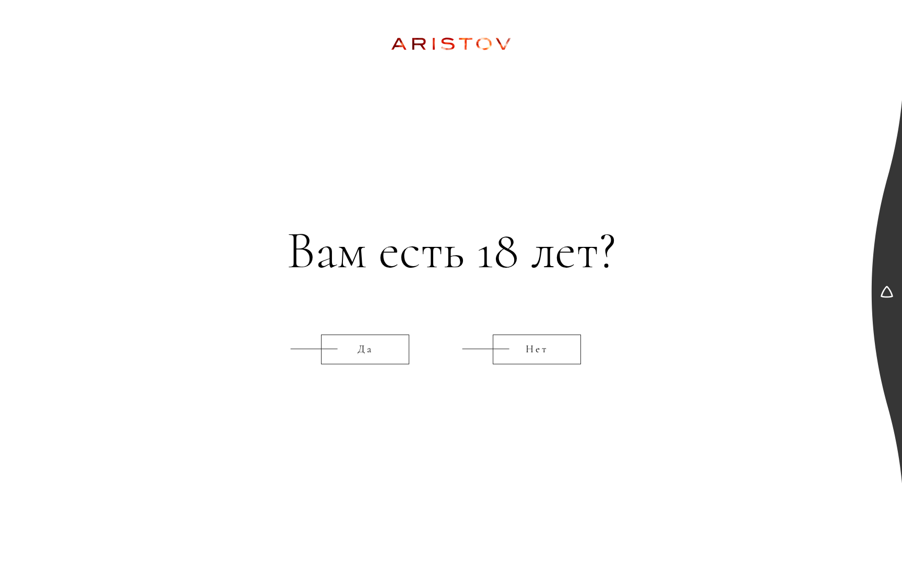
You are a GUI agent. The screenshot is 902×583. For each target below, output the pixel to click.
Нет (537, 349)
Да (365, 349)
